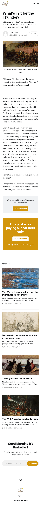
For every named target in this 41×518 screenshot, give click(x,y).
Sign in (31, 244)
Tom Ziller (13, 33)
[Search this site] (34, 3)
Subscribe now (20, 209)
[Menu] (38, 3)
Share (33, 34)
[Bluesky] (20, 480)
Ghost (25, 501)
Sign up (21, 496)
